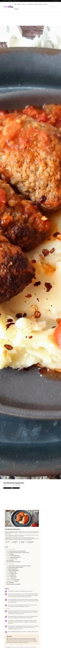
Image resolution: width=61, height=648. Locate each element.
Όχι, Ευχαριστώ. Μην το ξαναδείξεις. (31, 644)
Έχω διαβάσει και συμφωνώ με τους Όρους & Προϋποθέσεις (31, 329)
